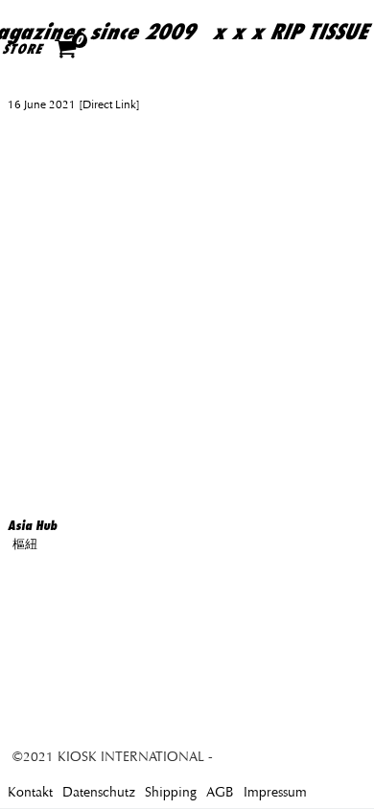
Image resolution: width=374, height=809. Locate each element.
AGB (220, 792)
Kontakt (30, 792)
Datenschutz (98, 792)
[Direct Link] (108, 104)
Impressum (275, 792)
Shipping (171, 792)
